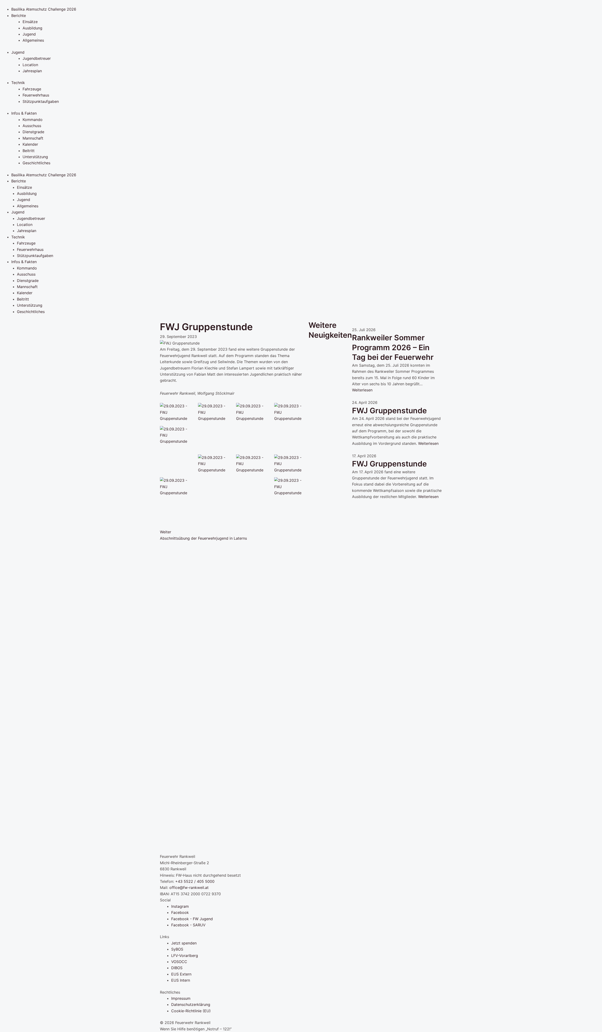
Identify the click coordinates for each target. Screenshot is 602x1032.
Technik (18, 82)
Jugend (29, 34)
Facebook (180, 912)
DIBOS (176, 967)
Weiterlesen (362, 390)
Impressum (180, 998)
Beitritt (29, 150)
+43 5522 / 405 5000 (194, 881)
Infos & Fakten (24, 113)
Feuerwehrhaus (36, 95)
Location (30, 64)
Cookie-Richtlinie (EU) (191, 1010)
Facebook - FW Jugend (192, 918)
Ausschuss (32, 125)
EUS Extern (181, 974)
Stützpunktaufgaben (41, 101)
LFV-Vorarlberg (184, 955)
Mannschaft (33, 138)
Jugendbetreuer (37, 58)
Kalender (30, 144)
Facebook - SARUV (188, 925)
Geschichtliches (36, 163)
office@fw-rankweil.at (189, 887)
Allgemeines (33, 40)
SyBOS (177, 949)
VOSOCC (179, 961)
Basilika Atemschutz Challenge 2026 (43, 9)
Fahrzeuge (32, 89)
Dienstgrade (33, 131)
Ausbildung (32, 28)
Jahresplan (32, 70)
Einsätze (30, 21)
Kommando (33, 119)
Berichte (18, 15)
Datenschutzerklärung (190, 1004)
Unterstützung (35, 156)
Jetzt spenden (184, 943)
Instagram (180, 906)
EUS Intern (180, 980)
